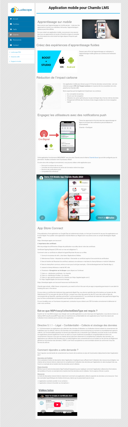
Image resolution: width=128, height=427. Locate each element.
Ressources (17, 40)
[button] (21, 52)
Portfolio (16, 24)
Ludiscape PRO (16, 52)
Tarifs (15, 29)
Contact (16, 45)
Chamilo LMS (15, 57)
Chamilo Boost (93, 157)
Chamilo (16, 35)
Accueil (15, 19)
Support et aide (16, 61)
